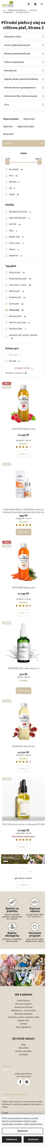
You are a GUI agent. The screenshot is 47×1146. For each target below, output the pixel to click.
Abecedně (8, 134)
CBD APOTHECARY (19, 218)
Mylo (13, 231)
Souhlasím (33, 1139)
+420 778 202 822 (23, 1076)
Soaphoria (15, 256)
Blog (23, 1045)
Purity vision (16, 243)
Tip (12, 188)
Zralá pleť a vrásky (20, 285)
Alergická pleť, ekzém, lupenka (23, 336)
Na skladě (16, 169)
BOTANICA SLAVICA (20, 212)
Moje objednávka (23, 1027)
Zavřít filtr (8, 143)
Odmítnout (11, 1139)
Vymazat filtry (22, 368)
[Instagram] (27, 1082)
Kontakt (23, 1024)
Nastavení (22, 1131)
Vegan (14, 194)
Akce (13, 176)
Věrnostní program (23, 1004)
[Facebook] (20, 1082)
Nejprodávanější (25, 126)
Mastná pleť (16, 291)
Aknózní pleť (17, 272)
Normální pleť (17, 316)
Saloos (14, 249)
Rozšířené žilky (17, 329)
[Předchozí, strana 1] (23, 871)
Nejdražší (8, 126)
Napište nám (23, 1020)
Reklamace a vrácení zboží (23, 1010)
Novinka (14, 182)
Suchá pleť (16, 304)
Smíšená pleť (17, 297)
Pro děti (14, 361)
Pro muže (15, 355)
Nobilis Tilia (16, 237)
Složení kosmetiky (23, 1051)
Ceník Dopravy (23, 1000)
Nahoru (24, 885)
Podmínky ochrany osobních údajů (23, 1017)
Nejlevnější (29, 119)
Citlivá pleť (16, 310)
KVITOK (14, 224)
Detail (22, 454)
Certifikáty (23, 1055)
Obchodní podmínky (23, 1014)
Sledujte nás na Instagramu (26, 970)
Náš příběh (23, 1048)
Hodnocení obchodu (23, 1007)
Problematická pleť (20, 279)
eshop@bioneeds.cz (24, 1074)
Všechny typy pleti (19, 322)
